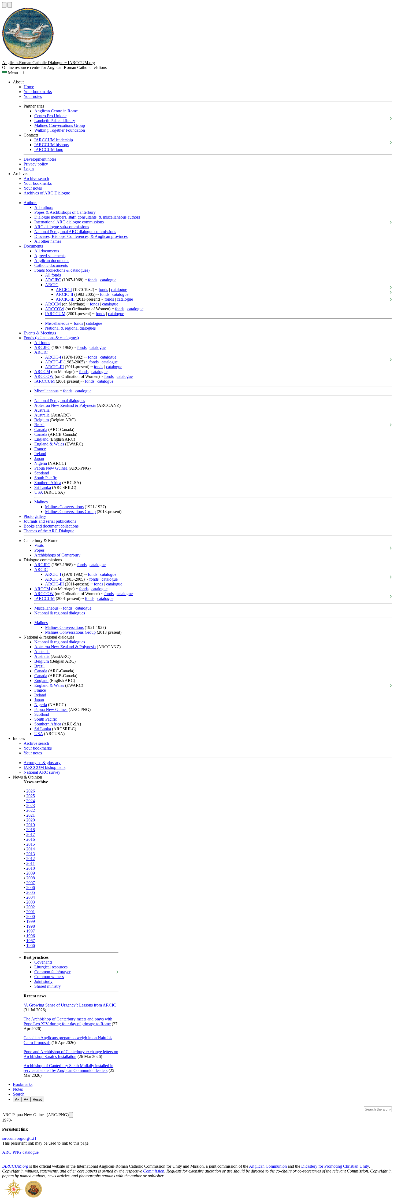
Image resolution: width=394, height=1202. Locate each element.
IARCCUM (55, 313)
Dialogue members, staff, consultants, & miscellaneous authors (87, 217)
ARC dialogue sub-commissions (61, 226)
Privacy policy (36, 164)
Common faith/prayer (52, 971)
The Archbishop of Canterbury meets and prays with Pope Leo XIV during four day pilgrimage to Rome (68, 1021)
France (40, 449)
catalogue (108, 280)
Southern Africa (47, 482)
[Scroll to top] (4, 5)
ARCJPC (53, 280)
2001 (30, 911)
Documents (33, 246)
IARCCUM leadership (53, 140)
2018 (30, 829)
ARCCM (53, 304)
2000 (30, 916)
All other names (47, 241)
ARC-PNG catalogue (20, 1152)
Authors (30, 202)
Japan (39, 458)
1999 (30, 921)
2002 (30, 907)
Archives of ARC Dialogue (47, 193)
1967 (30, 940)
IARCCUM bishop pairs (44, 767)
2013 (30, 853)
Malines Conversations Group (59, 125)
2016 (30, 839)
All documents (46, 251)
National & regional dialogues (70, 328)
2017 (30, 834)
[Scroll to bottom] (10, 5)
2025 (30, 796)
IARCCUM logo (48, 149)
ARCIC (51, 284)
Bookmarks (22, 1084)
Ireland (40, 453)
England (41, 439)
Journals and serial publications (50, 521)
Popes (39, 550)
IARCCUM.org (15, 1166)
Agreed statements (49, 255)
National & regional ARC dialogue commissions (75, 231)
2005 (30, 892)
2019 (30, 825)
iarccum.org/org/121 (19, 1138)
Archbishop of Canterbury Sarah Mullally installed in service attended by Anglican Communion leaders (68, 1068)
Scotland (41, 473)
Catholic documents (51, 265)
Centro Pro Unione (50, 115)
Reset (37, 1099)
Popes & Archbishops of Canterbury (65, 212)
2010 (30, 868)
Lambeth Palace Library (54, 120)
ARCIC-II (64, 294)
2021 (30, 815)
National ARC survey (42, 772)
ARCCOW (54, 309)
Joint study (43, 981)
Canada (40, 429)
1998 (30, 926)
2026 (30, 791)
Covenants (43, 962)
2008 (30, 878)
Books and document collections (51, 526)
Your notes (33, 96)
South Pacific (45, 477)
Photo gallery (35, 516)
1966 (30, 945)
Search (18, 1094)
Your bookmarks (38, 91)
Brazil (39, 424)
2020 (30, 820)
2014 (30, 849)
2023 (30, 805)
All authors (43, 207)
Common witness (49, 976)
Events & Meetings (40, 333)
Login (29, 169)
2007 (30, 882)
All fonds (53, 275)
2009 (30, 873)
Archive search (36, 178)
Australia (42, 410)
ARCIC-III (65, 299)
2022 (30, 810)
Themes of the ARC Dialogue (49, 531)
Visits (39, 545)
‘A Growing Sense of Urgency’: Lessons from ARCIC (70, 1005)
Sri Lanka (42, 487)
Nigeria (40, 463)
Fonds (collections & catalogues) (62, 270)
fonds (92, 280)
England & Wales (49, 444)
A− (17, 1099)
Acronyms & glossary (42, 762)
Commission (153, 1171)
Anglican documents (51, 260)
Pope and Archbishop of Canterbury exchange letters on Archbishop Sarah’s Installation (71, 1054)
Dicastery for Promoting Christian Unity (335, 1166)
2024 (30, 800)
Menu (12, 73)
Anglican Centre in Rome (56, 111)
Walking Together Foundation (59, 130)
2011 (30, 863)
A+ (26, 1099)
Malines (41, 502)
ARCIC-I (64, 289)
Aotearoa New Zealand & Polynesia (65, 405)
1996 (30, 936)
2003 (30, 902)
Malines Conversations (64, 506)
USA (38, 492)
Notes (18, 1089)
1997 (30, 931)
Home (29, 86)
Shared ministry (47, 986)
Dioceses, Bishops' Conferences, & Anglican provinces (81, 236)
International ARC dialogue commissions (69, 222)
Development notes (40, 159)
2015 (30, 844)
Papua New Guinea (51, 468)
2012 (30, 858)
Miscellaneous (57, 323)
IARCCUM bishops (51, 144)
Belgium (41, 420)
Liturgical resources (51, 967)
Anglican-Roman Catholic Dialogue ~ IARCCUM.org (48, 62)
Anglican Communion (268, 1166)
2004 (30, 897)
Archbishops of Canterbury (57, 555)
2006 (30, 887)
